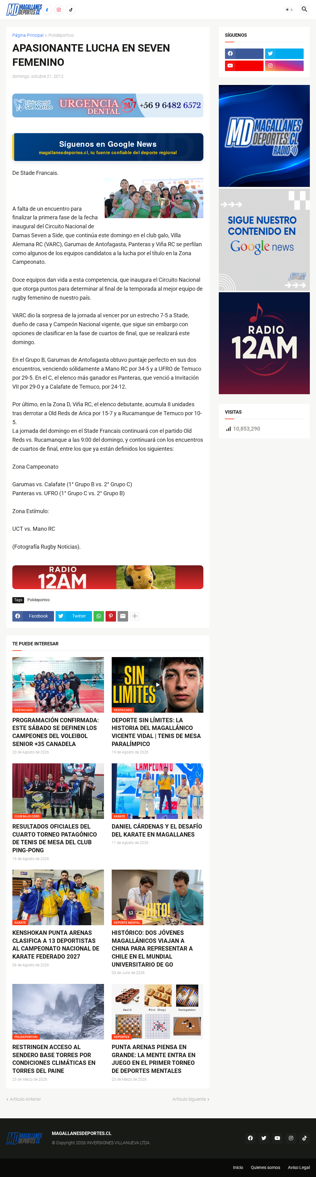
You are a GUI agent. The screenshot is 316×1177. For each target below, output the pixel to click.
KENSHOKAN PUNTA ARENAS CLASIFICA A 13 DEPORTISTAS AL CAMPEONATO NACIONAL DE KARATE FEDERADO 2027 (55, 944)
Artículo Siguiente (189, 1099)
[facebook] (244, 54)
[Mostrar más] (135, 616)
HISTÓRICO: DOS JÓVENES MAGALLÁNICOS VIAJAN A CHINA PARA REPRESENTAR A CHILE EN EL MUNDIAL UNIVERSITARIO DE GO (152, 948)
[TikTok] (70, 9)
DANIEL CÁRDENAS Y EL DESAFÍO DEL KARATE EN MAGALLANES (157, 830)
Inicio (238, 1167)
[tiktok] (304, 1138)
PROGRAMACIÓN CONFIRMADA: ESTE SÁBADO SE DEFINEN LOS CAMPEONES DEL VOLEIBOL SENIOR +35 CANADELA (55, 732)
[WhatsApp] (99, 616)
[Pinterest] (111, 616)
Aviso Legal (299, 1167)
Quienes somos (265, 1167)
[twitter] (284, 54)
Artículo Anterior (25, 1099)
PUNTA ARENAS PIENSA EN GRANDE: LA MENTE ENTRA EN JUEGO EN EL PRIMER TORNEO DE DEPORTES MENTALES (153, 1059)
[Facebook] (47, 9)
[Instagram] (59, 9)
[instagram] (284, 66)
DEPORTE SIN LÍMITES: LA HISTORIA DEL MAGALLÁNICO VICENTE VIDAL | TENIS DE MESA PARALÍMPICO (156, 732)
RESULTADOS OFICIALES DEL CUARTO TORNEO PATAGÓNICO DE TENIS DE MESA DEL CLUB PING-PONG (54, 838)
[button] (289, 9)
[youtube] (244, 66)
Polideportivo (61, 35)
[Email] (123, 616)
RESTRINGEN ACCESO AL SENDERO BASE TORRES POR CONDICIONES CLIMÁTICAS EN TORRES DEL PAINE (53, 1059)
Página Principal (28, 35)
